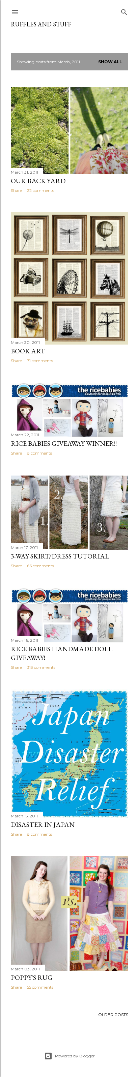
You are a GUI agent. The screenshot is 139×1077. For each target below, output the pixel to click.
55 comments (40, 987)
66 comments (40, 565)
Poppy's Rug (32, 977)
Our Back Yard (38, 180)
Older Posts (113, 1014)
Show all (110, 61)
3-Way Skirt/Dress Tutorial (60, 556)
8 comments (39, 453)
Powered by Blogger (75, 1055)
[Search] (124, 10)
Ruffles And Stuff (41, 24)
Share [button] (16, 190)
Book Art (28, 351)
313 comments (41, 667)
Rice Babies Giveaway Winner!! (64, 443)
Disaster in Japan (43, 824)
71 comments (40, 360)
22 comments (40, 190)
